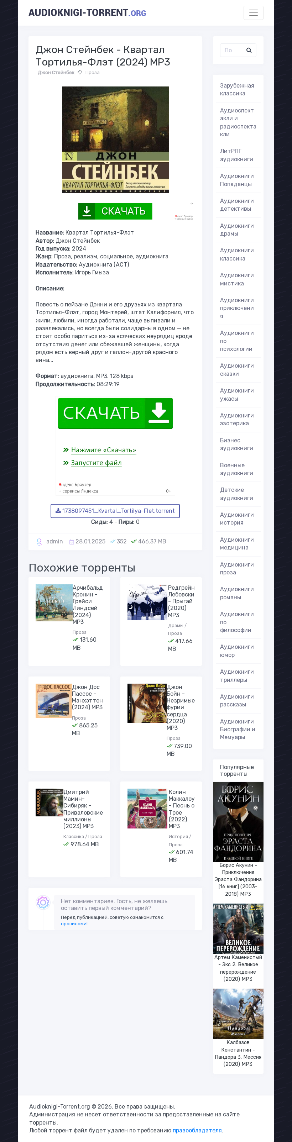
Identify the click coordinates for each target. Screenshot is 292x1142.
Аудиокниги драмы (237, 229)
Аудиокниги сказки (237, 369)
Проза (92, 72)
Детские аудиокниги (236, 493)
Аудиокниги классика (237, 254)
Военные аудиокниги (236, 469)
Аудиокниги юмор (237, 650)
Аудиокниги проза (237, 568)
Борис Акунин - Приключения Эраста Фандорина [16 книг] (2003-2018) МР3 (238, 879)
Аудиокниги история (237, 518)
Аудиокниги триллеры (237, 675)
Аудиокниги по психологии (237, 341)
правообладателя (197, 1130)
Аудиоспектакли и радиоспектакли (238, 122)
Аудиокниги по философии (237, 622)
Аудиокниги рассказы (237, 700)
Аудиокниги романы (237, 593)
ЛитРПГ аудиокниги (236, 155)
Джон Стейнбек (56, 72)
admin (54, 541)
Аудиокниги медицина (237, 543)
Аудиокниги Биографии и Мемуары (237, 729)
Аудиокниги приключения (237, 308)
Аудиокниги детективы (237, 205)
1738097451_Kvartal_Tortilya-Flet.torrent (118, 510)
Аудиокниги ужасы (237, 394)
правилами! (74, 923)
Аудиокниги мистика (237, 279)
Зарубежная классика (237, 89)
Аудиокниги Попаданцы (237, 180)
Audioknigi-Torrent (87, 13)
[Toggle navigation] (254, 13)
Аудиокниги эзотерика (237, 419)
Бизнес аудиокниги (236, 444)
